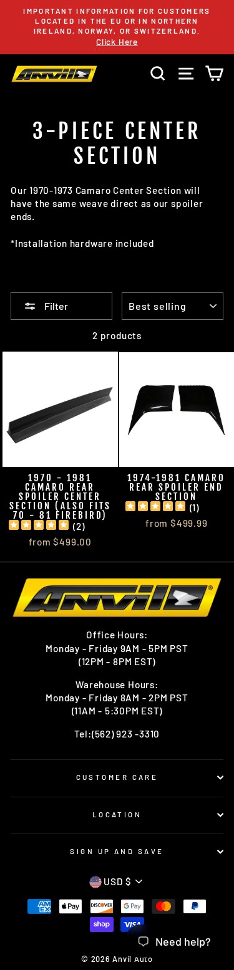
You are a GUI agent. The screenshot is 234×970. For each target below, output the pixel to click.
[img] (39, 526)
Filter (55, 306)
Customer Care (117, 777)
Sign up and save (116, 851)
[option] (117, 27)
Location (117, 814)
